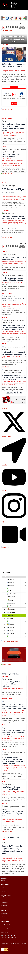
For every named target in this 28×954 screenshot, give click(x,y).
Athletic (12, 633)
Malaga (12, 624)
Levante (12, 627)
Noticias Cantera (5, 891)
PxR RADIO (14, 103)
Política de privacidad (14, 946)
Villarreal (12, 612)
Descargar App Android (7, 928)
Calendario (4, 905)
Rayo (11, 615)
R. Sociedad (13, 636)
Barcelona (12, 582)
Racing (12, 600)
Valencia (12, 621)
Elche (11, 630)
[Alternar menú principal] (24, 4)
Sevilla (12, 588)
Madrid (12, 585)
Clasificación (4, 902)
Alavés (12, 579)
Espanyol (12, 603)
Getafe (12, 606)
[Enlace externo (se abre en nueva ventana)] (14, 27)
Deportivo (12, 609)
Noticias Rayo (4, 887)
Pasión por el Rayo (14, 5)
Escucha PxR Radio (5, 924)
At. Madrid (12, 593)
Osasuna (12, 596)
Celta (11, 618)
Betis (11, 591)
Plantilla (3, 899)
